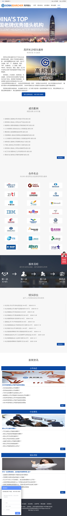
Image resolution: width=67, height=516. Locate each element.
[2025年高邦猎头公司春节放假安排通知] (33, 377)
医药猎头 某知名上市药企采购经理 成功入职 (17, 148)
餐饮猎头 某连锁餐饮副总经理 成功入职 (16, 132)
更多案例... (60, 157)
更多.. (62, 405)
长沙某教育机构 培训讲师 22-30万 (15, 318)
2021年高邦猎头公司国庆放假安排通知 (14, 402)
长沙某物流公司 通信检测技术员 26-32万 (17, 315)
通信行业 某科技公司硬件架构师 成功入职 (17, 155)
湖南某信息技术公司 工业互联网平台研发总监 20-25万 (20, 335)
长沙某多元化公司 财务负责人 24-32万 (16, 328)
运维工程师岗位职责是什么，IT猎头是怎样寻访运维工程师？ (20, 484)
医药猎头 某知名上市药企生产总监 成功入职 (17, 122)
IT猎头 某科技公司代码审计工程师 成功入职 (17, 145)
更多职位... (60, 344)
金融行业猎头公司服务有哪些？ (12, 441)
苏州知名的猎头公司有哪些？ (11, 390)
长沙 (59, 5)
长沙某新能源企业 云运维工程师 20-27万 (17, 338)
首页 (34, 5)
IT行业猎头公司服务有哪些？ (11, 431)
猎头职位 (40, 5)
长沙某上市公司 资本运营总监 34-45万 (16, 305)
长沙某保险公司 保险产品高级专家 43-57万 (17, 309)
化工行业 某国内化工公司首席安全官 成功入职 (18, 151)
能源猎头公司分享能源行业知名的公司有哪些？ (17, 395)
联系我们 (49, 503)
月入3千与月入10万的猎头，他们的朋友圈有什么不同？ (19, 480)
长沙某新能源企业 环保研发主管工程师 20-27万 (18, 325)
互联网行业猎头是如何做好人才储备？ (14, 477)
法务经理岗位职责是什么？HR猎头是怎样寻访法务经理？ (20, 482)
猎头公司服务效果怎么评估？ (11, 446)
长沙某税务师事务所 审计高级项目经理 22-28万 (18, 331)
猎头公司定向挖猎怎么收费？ (11, 439)
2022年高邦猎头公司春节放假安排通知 (14, 400)
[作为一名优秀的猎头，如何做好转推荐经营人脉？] (33, 464)
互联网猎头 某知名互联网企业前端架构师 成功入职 (19, 135)
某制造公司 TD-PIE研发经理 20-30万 (15, 322)
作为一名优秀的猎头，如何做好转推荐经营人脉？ (16, 472)
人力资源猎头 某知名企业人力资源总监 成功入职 (19, 128)
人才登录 (63, 1)
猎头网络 (30, 503)
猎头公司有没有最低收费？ (11, 443)
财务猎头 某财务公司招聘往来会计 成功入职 (17, 142)
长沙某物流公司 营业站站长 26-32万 (15, 312)
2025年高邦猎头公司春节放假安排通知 (13, 385)
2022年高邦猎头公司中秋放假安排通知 (14, 398)
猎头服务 (53, 5)
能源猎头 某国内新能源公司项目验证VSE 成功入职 (19, 125)
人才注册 (55, 1)
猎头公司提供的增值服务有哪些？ (13, 434)
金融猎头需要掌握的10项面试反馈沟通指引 (15, 475)
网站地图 (43, 503)
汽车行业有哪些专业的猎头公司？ (13, 393)
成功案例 (46, 5)
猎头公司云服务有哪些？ (9, 428)
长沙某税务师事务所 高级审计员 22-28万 (17, 341)
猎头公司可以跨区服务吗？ (11, 436)
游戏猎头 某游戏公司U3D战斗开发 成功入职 (17, 119)
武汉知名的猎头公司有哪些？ (11, 388)
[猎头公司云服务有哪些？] (33, 420)
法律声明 (36, 503)
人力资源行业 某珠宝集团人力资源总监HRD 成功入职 (20, 138)
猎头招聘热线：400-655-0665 (33, 94)
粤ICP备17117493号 (33, 510)
